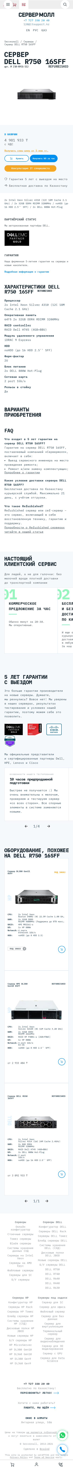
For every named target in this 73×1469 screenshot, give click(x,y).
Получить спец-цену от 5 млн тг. (26, 150)
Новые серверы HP (20, 1335)
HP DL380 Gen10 (20, 1349)
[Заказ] (12, 1464)
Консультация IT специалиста (30, 168)
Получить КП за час (44, 158)
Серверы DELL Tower (52, 1236)
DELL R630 (52, 1287)
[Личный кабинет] (36, 1464)
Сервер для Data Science (52, 1359)
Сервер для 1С (52, 1302)
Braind (44, 1449)
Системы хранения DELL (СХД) (52, 1246)
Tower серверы (20, 1238)
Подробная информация (26, 271)
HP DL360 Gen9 (20, 1363)
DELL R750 (52, 1269)
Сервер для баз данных (52, 1317)
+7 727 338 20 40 (36, 20)
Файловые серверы (20, 1270)
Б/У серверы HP (20, 1340)
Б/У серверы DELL (52, 1264)
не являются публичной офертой (47, 1432)
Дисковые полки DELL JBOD (52, 1254)
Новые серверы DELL (52, 1260)
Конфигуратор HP (20, 1302)
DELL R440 (52, 1283)
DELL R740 (52, 1274)
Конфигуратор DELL (52, 1226)
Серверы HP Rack (20, 1307)
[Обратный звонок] (60, 1464)
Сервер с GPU (52, 1353)
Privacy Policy (19, 1457)
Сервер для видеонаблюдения (52, 1340)
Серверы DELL (52, 1222)
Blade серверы (20, 1243)
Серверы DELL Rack (52, 1231)
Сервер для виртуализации (52, 1325)
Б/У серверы (20, 1279)
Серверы (20, 1222)
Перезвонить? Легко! (36, 1392)
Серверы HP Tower (20, 1311)
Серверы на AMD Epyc (20, 1264)
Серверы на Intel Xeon (20, 1257)
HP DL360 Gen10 (20, 1354)
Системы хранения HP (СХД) (20, 1322)
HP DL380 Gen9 (20, 1358)
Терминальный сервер (52, 1332)
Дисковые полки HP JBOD (20, 1330)
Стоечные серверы (20, 1234)
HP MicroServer (20, 1345)
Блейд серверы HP (20, 1316)
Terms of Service (44, 1457)
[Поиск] (65, 4)
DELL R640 (52, 1278)
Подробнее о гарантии (22, 472)
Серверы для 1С (20, 1275)
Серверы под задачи (52, 1297)
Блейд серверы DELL (52, 1240)
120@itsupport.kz (36, 24)
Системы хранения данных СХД (20, 1249)
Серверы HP (20, 1297)
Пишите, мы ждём (36, 1407)
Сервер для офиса (52, 1307)
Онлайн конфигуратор (20, 1228)
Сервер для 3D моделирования (52, 1347)
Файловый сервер (52, 1311)
